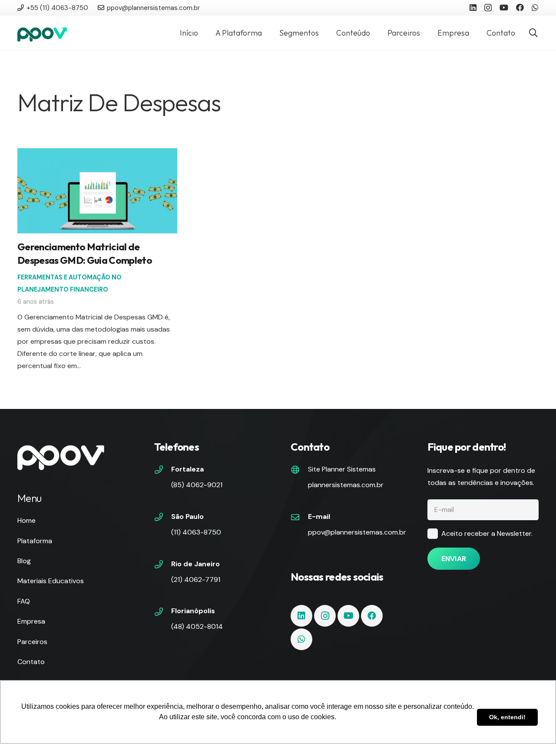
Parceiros (32, 641)
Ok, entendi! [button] (507, 717)
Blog (24, 560)
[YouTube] (504, 7)
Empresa (31, 621)
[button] (533, 33)
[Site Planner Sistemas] (299, 471)
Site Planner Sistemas (342, 469)
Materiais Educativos (50, 580)
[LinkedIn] (473, 7)
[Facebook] (520, 7)
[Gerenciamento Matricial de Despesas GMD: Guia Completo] (97, 154)
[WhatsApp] (535, 7)
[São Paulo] (163, 518)
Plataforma (34, 540)
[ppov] (42, 33)
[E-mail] (299, 518)
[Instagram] (488, 7)
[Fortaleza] (163, 471)
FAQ (23, 601)
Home (26, 520)
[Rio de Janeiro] (163, 565)
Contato (31, 661)
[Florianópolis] (163, 613)
